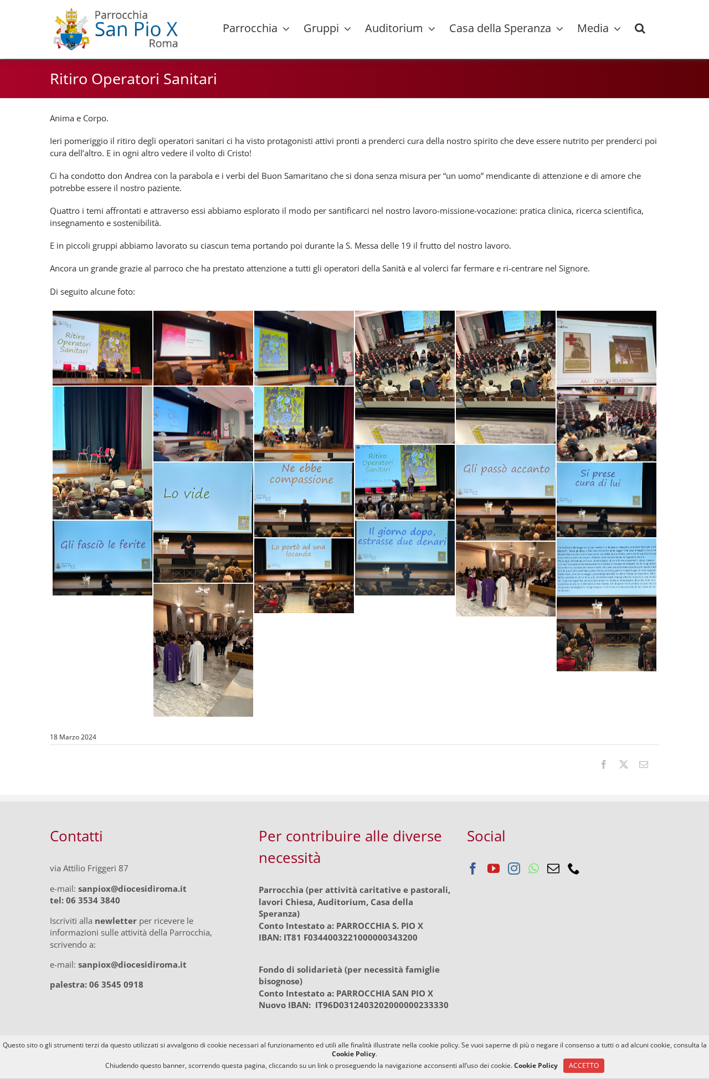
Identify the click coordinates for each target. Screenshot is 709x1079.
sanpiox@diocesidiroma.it (132, 888)
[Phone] (574, 868)
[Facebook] (473, 868)
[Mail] (553, 868)
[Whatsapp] (533, 868)
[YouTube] (493, 868)
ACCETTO (584, 1065)
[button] (640, 28)
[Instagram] (514, 868)
